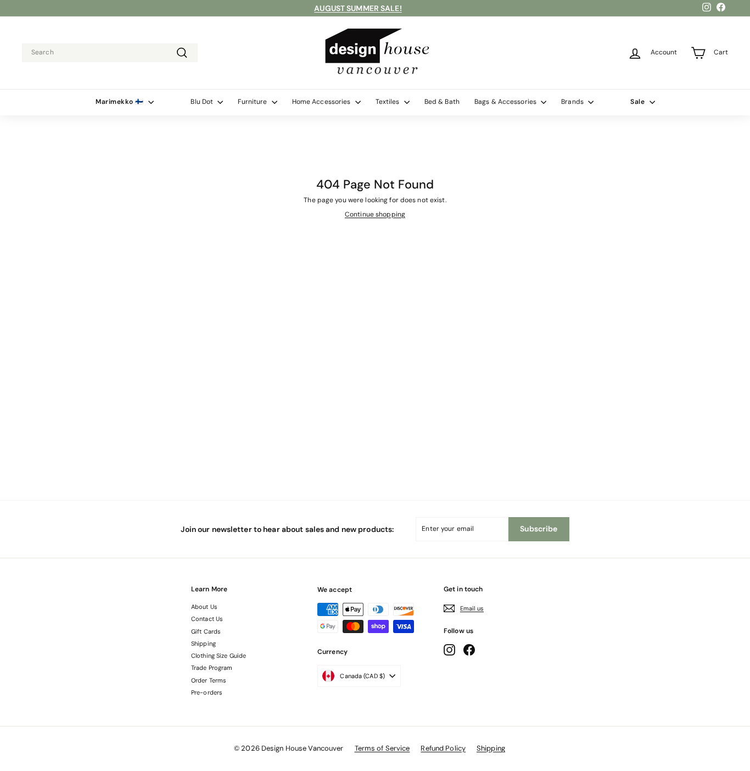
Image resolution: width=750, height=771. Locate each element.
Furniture (253, 101)
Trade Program (212, 668)
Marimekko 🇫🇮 (120, 101)
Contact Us (207, 619)
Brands (573, 101)
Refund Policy (443, 748)
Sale (638, 101)
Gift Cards (206, 631)
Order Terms (208, 680)
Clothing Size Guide (218, 655)
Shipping (203, 643)
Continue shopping (375, 214)
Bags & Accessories (506, 101)
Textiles (388, 101)
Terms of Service (382, 748)
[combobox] (110, 52)
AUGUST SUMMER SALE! (357, 8)
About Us (204, 607)
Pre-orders (206, 692)
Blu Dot (203, 101)
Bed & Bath (442, 101)
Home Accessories (322, 101)
